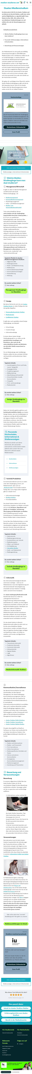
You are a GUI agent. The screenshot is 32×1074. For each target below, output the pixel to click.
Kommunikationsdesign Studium (15, 312)
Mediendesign (10, 314)
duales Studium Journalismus (14, 722)
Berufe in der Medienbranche (16, 1020)
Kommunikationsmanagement (14, 199)
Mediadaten (19, 1032)
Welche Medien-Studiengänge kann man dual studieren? (16, 35)
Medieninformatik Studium (16, 670)
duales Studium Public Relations (15, 720)
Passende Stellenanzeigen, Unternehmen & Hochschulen (16, 41)
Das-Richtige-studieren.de (7, 1046)
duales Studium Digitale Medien (15, 724)
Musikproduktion (11, 497)
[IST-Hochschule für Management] (16, 105)
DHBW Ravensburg (8, 891)
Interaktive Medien (12, 548)
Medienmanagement (12, 197)
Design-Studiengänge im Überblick (16, 400)
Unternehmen (13, 463)
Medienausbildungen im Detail (16, 924)
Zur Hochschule (15, 1072)
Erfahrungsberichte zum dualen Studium (16, 1014)
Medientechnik (8, 487)
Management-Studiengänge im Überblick (16, 291)
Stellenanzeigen (13, 468)
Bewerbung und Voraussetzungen (14, 45)
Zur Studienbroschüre (6, 1072)
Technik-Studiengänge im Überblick (16, 567)
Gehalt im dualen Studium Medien (16, 1008)
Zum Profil (16, 132)
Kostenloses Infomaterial (16, 127)
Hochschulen (12, 459)
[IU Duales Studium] (16, 941)
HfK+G (21, 897)
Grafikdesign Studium (12, 317)
